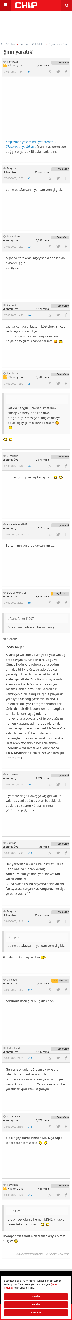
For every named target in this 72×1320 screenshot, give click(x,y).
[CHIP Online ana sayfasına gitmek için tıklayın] (26, 7)
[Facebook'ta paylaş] (66, 71)
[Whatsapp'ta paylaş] (50, 71)
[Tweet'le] (58, 71)
